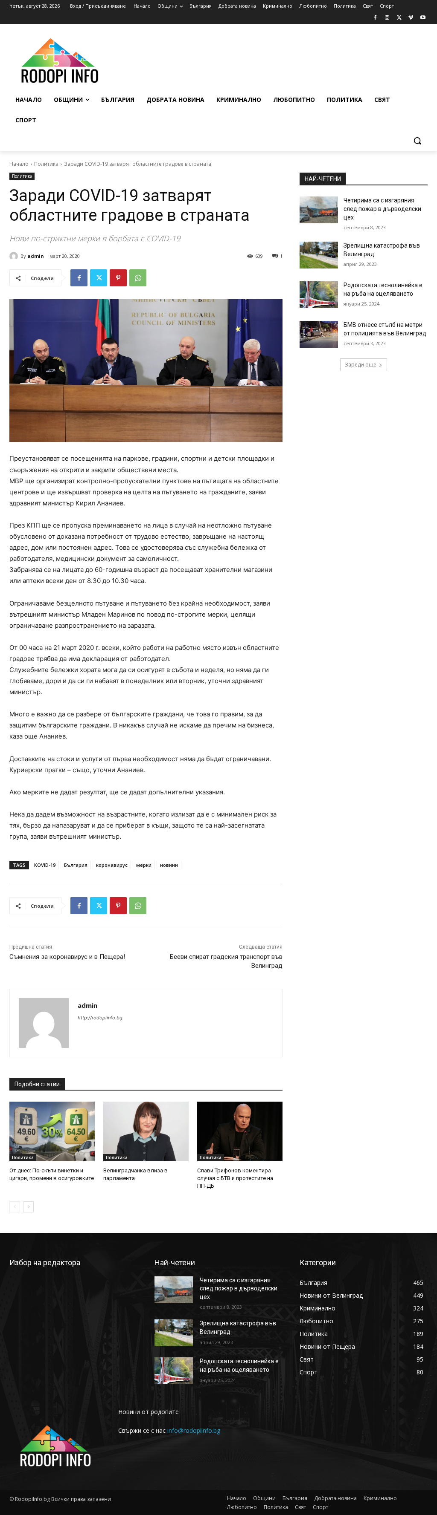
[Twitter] (399, 18)
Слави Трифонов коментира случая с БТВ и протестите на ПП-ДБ (235, 1178)
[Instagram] (387, 18)
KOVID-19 (44, 865)
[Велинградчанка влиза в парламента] (146, 1131)
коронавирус (112, 865)
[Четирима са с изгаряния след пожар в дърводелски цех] (319, 209)
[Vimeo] (411, 18)
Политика (46, 163)
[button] (417, 140)
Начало (19, 163)
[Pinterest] (118, 277)
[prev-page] (14, 1206)
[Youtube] (423, 18)
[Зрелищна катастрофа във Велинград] (319, 255)
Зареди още (360, 364)
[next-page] (28, 1206)
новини (169, 865)
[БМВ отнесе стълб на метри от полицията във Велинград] (319, 334)
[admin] (14, 256)
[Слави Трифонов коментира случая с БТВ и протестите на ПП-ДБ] (240, 1131)
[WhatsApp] (137, 277)
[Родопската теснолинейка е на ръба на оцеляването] (319, 294)
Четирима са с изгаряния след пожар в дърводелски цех (382, 208)
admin (35, 256)
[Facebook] (375, 18)
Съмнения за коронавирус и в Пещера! (67, 957)
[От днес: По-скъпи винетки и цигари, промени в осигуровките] (52, 1131)
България (75, 865)
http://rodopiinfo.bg (100, 1018)
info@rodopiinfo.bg (193, 1430)
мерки (143, 865)
